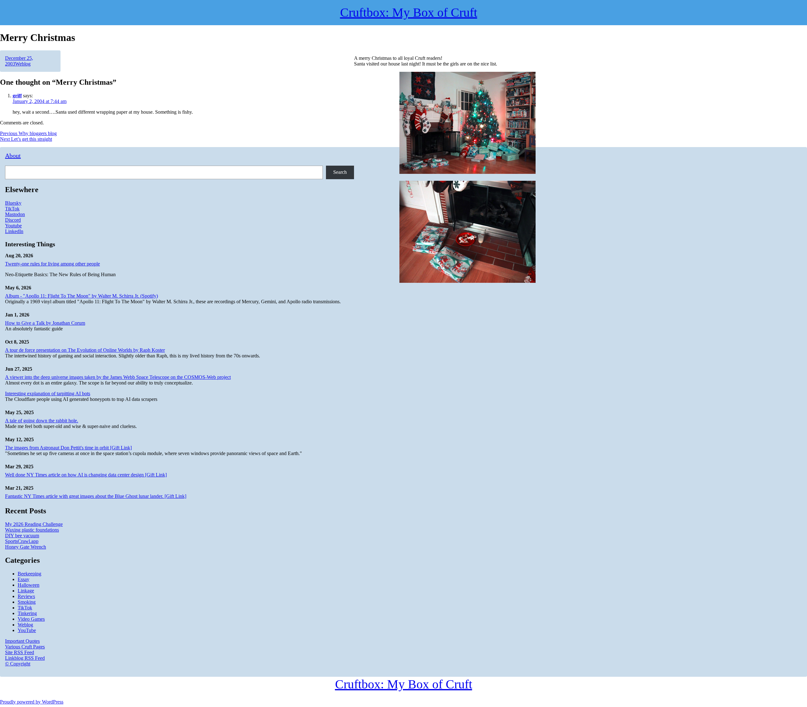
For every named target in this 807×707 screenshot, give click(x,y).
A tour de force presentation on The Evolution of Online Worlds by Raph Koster (85, 350)
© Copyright (17, 663)
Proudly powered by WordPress (31, 701)
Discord (13, 220)
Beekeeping (29, 573)
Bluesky (13, 203)
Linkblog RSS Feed (25, 658)
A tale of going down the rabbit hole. (41, 420)
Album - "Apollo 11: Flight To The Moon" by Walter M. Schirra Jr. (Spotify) (81, 296)
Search (340, 172)
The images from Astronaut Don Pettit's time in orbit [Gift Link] (68, 447)
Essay (23, 579)
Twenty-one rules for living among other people (52, 263)
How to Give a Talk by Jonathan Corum (45, 323)
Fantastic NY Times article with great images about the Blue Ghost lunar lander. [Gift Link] (95, 496)
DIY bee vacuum (22, 535)
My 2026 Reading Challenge (34, 524)
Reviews (26, 596)
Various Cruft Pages (25, 646)
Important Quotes (22, 641)
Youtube (13, 225)
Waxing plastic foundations (32, 530)
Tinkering (27, 613)
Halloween (28, 585)
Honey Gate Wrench (25, 547)
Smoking (27, 602)
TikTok (12, 208)
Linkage (26, 590)
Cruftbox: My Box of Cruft (403, 684)
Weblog (23, 63)
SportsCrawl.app (21, 541)
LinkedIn (14, 231)
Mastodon (15, 214)
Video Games (31, 619)
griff (17, 95)
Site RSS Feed (19, 652)
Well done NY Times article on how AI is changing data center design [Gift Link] (86, 474)
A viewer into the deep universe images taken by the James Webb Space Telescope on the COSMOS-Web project (118, 377)
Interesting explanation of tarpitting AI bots (47, 393)
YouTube (27, 630)
